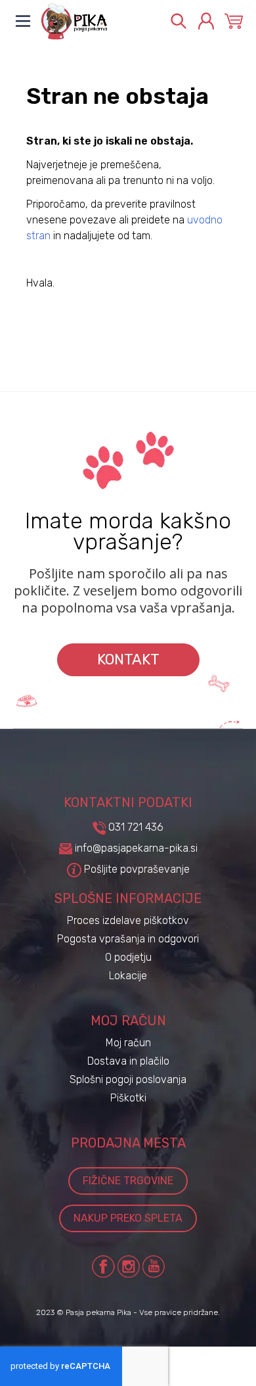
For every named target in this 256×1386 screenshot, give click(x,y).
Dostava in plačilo (128, 1061)
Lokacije (128, 975)
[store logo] (98, 21)
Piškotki (128, 1098)
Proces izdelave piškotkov (128, 920)
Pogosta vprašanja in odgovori (128, 939)
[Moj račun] (206, 21)
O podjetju (128, 957)
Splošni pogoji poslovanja (128, 1079)
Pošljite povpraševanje (135, 869)
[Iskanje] (178, 21)
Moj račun (128, 1042)
